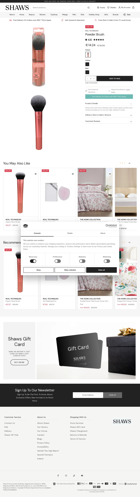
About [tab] (102, 233)
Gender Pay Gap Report (48, 450)
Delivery (8, 431)
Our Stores (42, 431)
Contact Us (9, 423)
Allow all (101, 270)
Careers (40, 435)
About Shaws (43, 423)
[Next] (129, 162)
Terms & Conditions (10, 490)
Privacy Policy (43, 443)
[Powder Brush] (88, 54)
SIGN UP (112, 395)
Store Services (76, 423)
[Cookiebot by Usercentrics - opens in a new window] (107, 226)
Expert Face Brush (13, 220)
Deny (39, 270)
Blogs (39, 439)
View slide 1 (120, 163)
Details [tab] (70, 233)
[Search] (88, 7)
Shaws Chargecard (78, 431)
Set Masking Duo (50, 220)
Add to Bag (114, 78)
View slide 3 (125, 163)
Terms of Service (78, 439)
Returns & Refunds (78, 435)
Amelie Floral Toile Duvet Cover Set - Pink (94, 301)
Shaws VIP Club (11, 435)
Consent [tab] (37, 233)
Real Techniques (91, 31)
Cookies (47, 488)
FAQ (6, 427)
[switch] (58, 261)
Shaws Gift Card (77, 427)
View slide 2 (122, 163)
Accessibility (43, 446)
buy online (19, 362)
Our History (42, 427)
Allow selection (70, 270)
